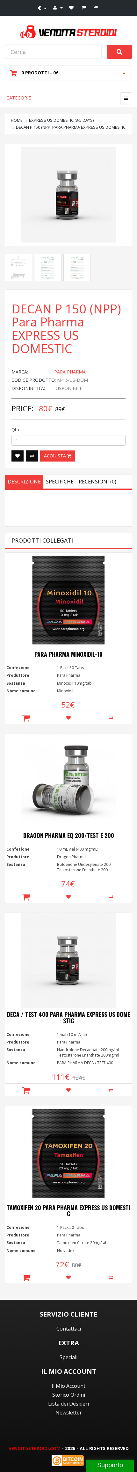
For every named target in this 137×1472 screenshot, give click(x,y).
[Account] (58, 7)
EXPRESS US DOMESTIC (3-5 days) (61, 120)
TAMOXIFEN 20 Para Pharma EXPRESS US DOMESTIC (68, 1210)
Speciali (68, 1357)
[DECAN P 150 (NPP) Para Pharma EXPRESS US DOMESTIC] (68, 195)
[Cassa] (96, 7)
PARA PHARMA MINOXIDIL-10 (68, 654)
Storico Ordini (68, 1394)
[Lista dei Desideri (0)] (72, 7)
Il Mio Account (68, 1385)
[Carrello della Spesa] (84, 7)
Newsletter (68, 1412)
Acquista (55, 456)
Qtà (15, 430)
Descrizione (24, 481)
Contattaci (68, 1328)
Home (17, 120)
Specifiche (60, 481)
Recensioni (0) (97, 481)
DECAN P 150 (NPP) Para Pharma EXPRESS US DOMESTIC (71, 127)
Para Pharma (70, 372)
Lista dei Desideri (68, 1403)
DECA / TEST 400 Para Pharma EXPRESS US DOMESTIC (68, 1017)
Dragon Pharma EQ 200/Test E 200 (68, 835)
